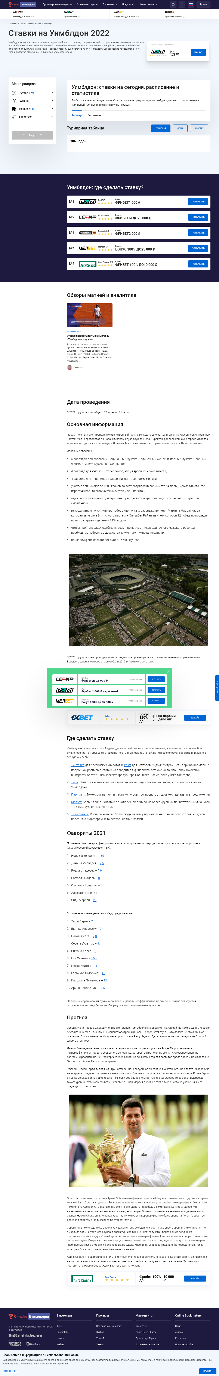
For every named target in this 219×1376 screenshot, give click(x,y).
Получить (156, 679)
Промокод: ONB (135, 679)
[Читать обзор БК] (64, 679)
